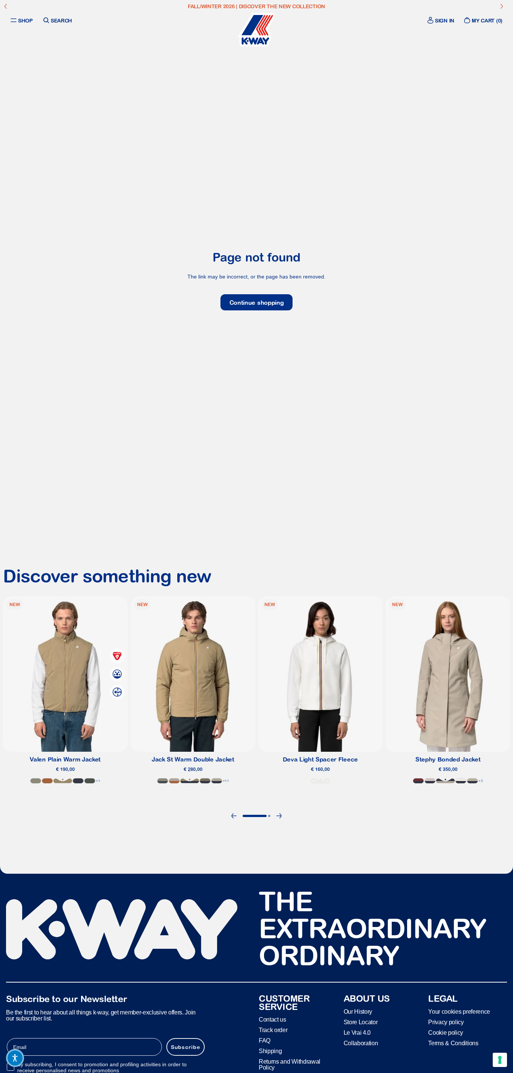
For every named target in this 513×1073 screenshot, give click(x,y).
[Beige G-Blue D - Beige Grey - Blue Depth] (472, 781)
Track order (273, 1030)
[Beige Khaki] (62, 781)
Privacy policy (446, 1022)
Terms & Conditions (453, 1043)
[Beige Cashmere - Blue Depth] (445, 781)
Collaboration (361, 1043)
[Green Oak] (35, 781)
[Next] (279, 816)
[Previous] (234, 816)
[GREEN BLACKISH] (89, 781)
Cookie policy (445, 1032)
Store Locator (361, 1022)
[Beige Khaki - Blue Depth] (189, 781)
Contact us (272, 1019)
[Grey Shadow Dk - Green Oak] (162, 781)
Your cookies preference (459, 1011)
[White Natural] (320, 781)
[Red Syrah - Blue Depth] (418, 781)
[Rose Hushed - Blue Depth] (430, 781)
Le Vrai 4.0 (357, 1032)
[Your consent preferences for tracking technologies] (500, 1060)
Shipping (270, 1051)
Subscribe (185, 1046)
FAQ (264, 1040)
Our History (358, 1011)
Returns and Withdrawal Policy (289, 1064)
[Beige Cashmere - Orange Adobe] (174, 781)
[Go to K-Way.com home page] (256, 30)
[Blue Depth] (78, 781)
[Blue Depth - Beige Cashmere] (216, 781)
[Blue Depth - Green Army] (204, 781)
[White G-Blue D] (460, 781)
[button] (15, 1058)
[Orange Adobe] (47, 781)
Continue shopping (256, 302)
